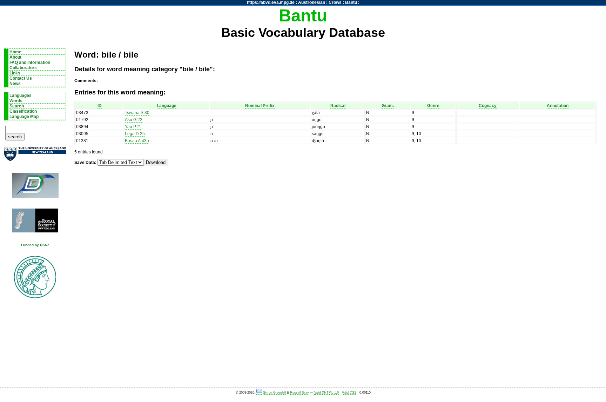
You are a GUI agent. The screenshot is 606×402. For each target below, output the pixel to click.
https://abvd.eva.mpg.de (271, 2)
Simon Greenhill (274, 392)
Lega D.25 (135, 133)
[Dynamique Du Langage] (35, 187)
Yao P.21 (133, 126)
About (15, 57)
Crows (335, 2)
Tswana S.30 (137, 112)
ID (99, 105)
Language (166, 105)
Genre (433, 105)
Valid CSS (349, 392)
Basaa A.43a (137, 140)
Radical (337, 105)
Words (15, 100)
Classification (23, 111)
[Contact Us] (259, 393)
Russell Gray (299, 392)
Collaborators (23, 67)
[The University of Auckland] (35, 157)
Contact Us (20, 78)
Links (14, 73)
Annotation (557, 105)
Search (16, 106)
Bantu (351, 2)
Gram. (388, 105)
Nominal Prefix (260, 105)
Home (15, 52)
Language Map (24, 116)
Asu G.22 (133, 119)
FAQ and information (29, 62)
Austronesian (311, 2)
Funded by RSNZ (35, 245)
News (15, 83)
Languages (20, 95)
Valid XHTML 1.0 (326, 392)
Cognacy (488, 105)
